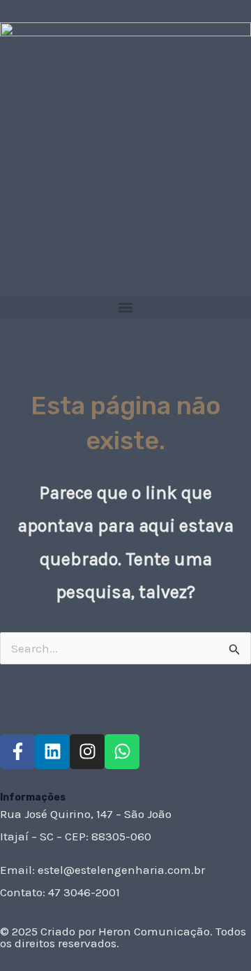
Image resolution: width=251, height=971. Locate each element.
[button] (125, 307)
